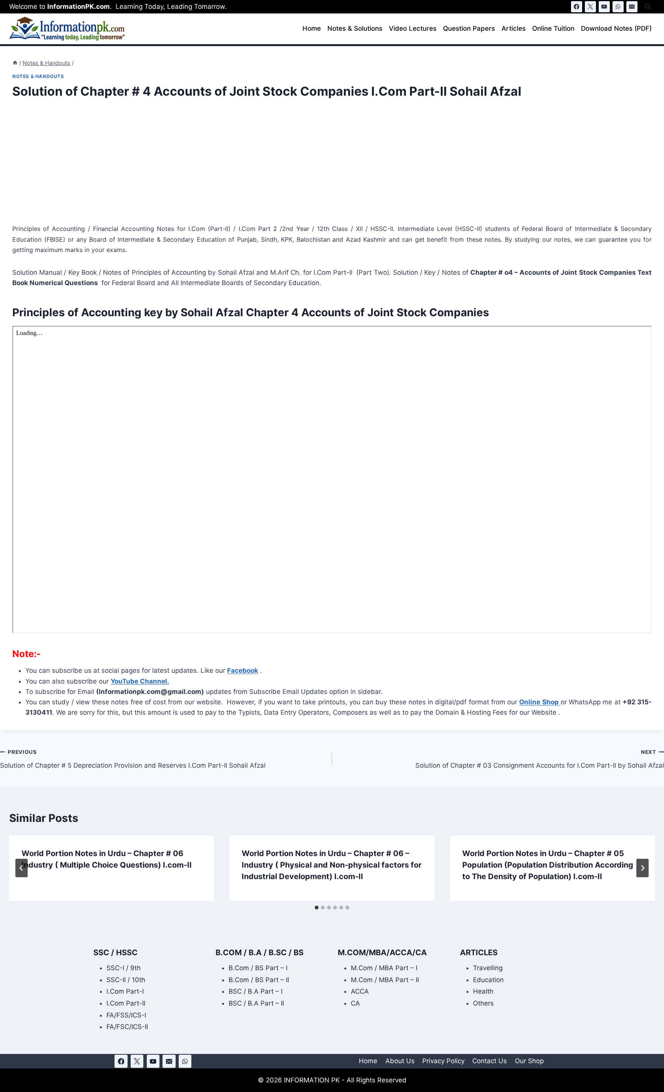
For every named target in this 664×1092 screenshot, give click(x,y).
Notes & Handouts (38, 76)
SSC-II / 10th (125, 980)
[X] (590, 6)
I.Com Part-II (125, 1003)
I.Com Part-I (125, 991)
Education (488, 980)
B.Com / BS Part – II (259, 980)
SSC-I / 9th (123, 968)
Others (483, 1003)
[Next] (642, 868)
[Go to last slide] (21, 868)
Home (311, 28)
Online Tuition (553, 28)
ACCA (360, 991)
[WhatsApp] (618, 6)
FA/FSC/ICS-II (127, 1027)
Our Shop (529, 1061)
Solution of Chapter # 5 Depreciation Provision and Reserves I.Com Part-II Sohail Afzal (133, 759)
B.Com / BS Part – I (258, 968)
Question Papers (469, 28)
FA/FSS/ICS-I (126, 1015)
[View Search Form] (648, 6)
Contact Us (489, 1061)
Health (483, 991)
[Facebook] (576, 6)
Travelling (488, 968)
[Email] (631, 6)
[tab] (317, 907)
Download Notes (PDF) (616, 28)
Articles (513, 28)
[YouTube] (604, 6)
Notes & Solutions (354, 28)
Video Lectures (413, 28)
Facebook (242, 670)
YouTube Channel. (140, 681)
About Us (400, 1061)
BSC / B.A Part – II (256, 1003)
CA (355, 1003)
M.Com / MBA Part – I (384, 968)
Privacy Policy (443, 1061)
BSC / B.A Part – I (255, 991)
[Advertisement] (242, 167)
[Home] (15, 63)
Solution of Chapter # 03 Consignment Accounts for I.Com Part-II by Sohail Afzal (539, 759)
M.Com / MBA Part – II (385, 980)
